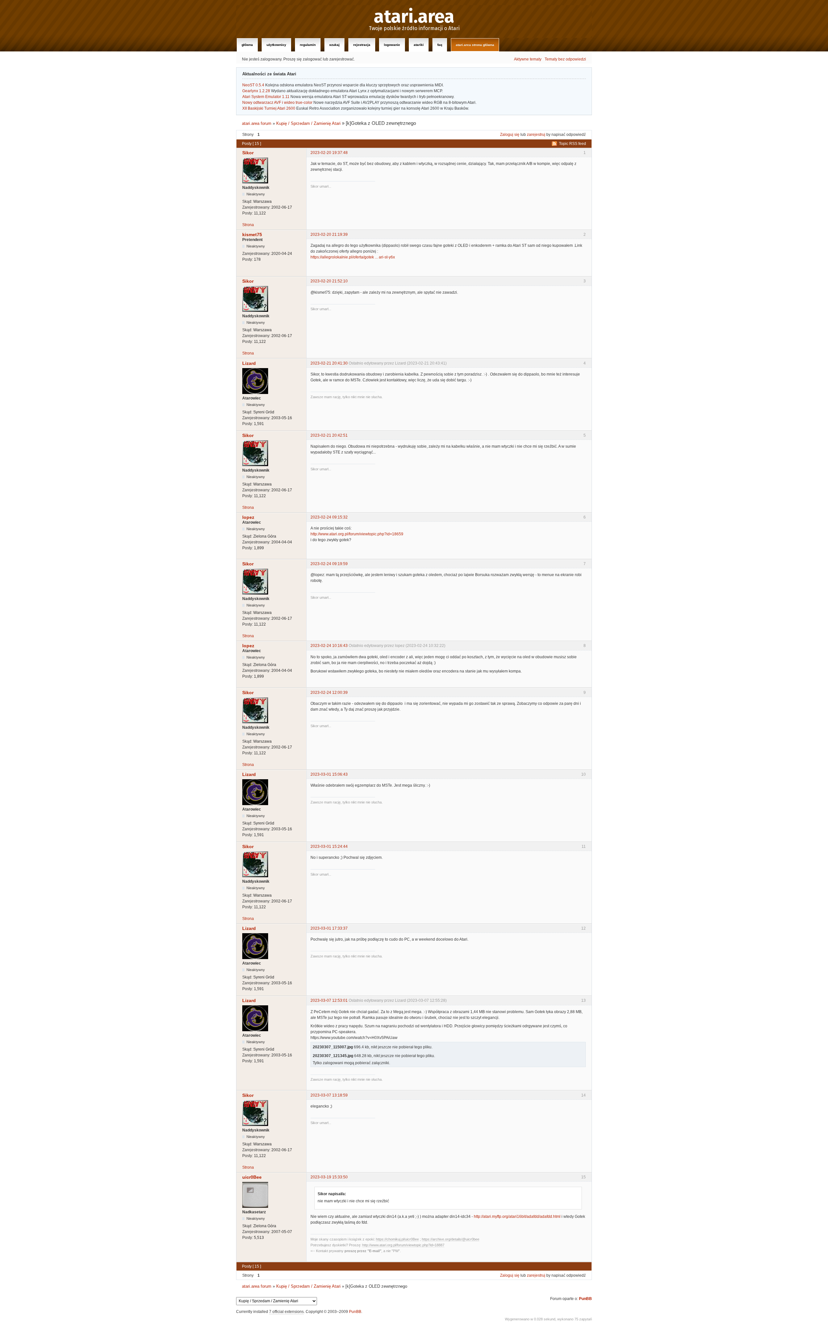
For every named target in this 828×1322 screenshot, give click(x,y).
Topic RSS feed (572, 143)
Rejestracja (361, 45)
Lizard (249, 363)
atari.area (414, 17)
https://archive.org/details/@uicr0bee (450, 1239)
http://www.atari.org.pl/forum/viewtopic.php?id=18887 (403, 1245)
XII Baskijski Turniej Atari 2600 (268, 108)
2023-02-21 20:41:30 (329, 363)
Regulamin (308, 45)
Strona (248, 225)
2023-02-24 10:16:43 (329, 645)
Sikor (248, 152)
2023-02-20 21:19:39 (329, 234)
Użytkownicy (276, 45)
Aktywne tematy (527, 59)
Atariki (419, 45)
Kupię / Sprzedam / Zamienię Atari (308, 123)
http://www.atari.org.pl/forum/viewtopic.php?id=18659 (356, 534)
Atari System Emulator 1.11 (265, 96)
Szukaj (334, 45)
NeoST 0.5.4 (253, 85)
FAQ (439, 45)
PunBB (585, 1298)
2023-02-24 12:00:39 (329, 692)
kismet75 (252, 234)
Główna (247, 45)
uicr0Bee (252, 1177)
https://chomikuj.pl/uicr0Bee (397, 1239)
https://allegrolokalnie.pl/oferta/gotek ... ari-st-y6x (352, 257)
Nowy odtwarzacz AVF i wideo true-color (277, 102)
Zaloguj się (509, 134)
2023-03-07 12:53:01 (329, 1000)
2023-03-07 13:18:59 (329, 1095)
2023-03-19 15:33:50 (329, 1177)
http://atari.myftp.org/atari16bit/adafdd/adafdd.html (517, 1216)
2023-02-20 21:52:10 (329, 281)
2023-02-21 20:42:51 (329, 435)
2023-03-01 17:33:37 (329, 928)
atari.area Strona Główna (475, 45)
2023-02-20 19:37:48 (329, 152)
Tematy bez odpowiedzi (565, 59)
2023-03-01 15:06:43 (329, 774)
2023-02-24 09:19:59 (329, 564)
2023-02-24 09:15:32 (329, 517)
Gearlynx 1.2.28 (256, 91)
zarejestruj (536, 134)
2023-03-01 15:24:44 (329, 846)
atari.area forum (256, 123)
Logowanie (392, 45)
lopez (248, 517)
